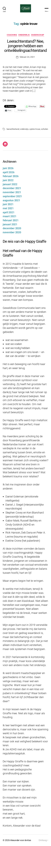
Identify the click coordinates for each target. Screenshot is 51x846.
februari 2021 (10, 220)
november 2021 (12, 192)
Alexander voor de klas (20, 840)
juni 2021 (8, 204)
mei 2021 (8, 208)
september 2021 (12, 196)
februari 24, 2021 (27, 57)
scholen (44, 129)
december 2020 (12, 228)
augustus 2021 (11, 200)
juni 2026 (8, 168)
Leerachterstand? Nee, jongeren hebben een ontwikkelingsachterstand (25, 46)
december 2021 (12, 188)
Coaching (12, 35)
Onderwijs (24, 35)
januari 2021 (10, 224)
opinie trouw (34, 129)
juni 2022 (8, 180)
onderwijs (24, 129)
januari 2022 (10, 184)
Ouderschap (37, 35)
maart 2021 (9, 216)
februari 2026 (10, 176)
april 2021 (8, 212)
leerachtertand (13, 129)
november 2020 (12, 232)
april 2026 (8, 172)
